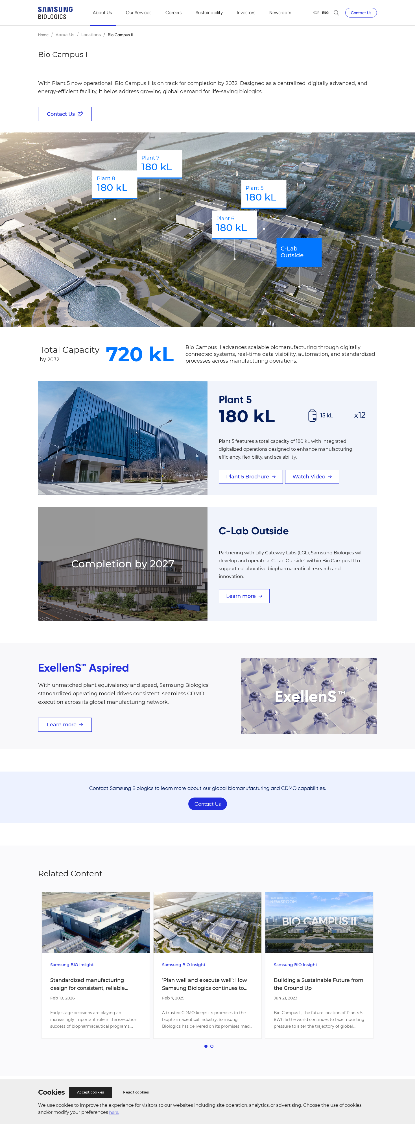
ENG (325, 12)
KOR (316, 12)
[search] (336, 13)
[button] (205, 1046)
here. (114, 1112)
